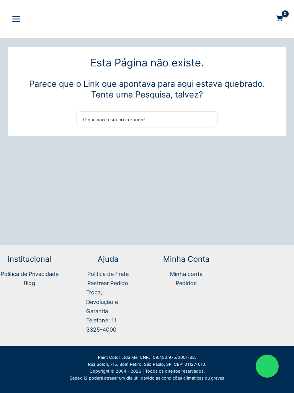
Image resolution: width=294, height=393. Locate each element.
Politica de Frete (108, 274)
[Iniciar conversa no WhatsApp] (267, 366)
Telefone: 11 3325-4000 (101, 325)
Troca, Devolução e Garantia (102, 301)
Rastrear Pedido (107, 283)
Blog (29, 283)
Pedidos (186, 283)
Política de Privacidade (30, 274)
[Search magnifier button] (209, 119)
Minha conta (186, 274)
